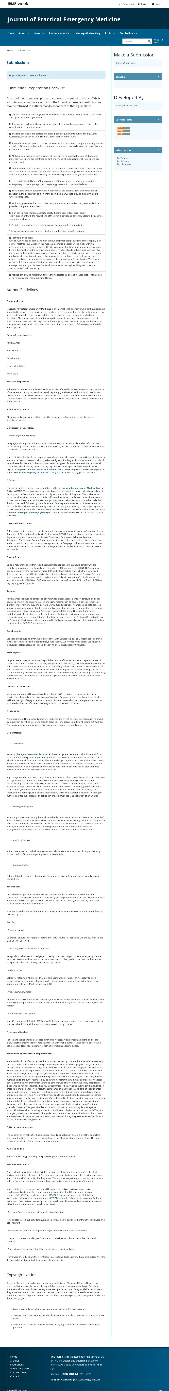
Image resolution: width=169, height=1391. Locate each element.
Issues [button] (38, 33)
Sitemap (55, 1374)
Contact (14, 1376)
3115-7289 (85, 1374)
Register (144, 3)
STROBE (52, 1195)
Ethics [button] (109, 33)
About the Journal (20, 1368)
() (10, 641)
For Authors (123, 161)
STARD (54, 1198)
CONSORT (21, 1195)
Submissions (17, 1364)
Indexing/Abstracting (87, 33)
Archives (14, 1360)
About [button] (23, 33)
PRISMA (87, 1195)
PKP (90, 1364)
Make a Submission (126, 62)
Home (10, 33)
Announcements (59, 33)
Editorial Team (18, 1372)
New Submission (126, 3)
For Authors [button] (127, 33)
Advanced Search (158, 41)
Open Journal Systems (127, 105)
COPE (73, 780)
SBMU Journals (17, 3)
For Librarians (124, 164)
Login (157, 3)
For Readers (123, 158)
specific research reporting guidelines (81, 457)
